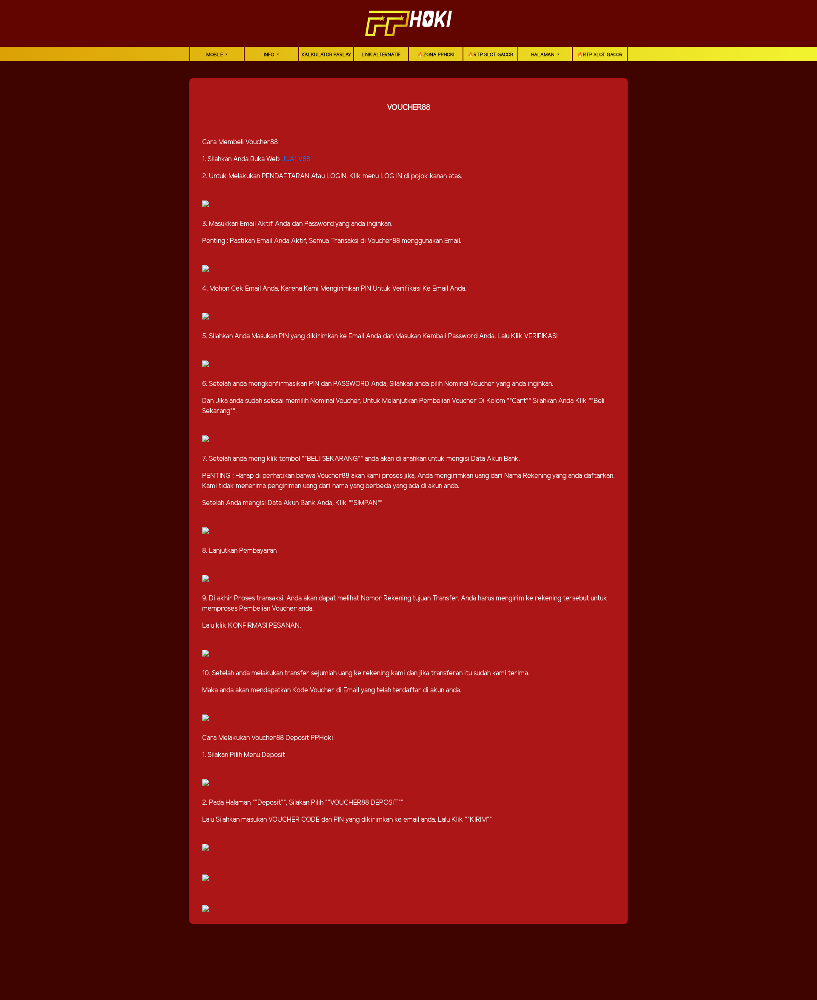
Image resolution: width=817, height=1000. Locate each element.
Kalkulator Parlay (326, 55)
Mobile (215, 55)
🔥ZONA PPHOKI (435, 55)
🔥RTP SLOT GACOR (490, 55)
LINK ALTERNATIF (381, 55)
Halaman (543, 55)
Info (269, 55)
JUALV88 (295, 159)
